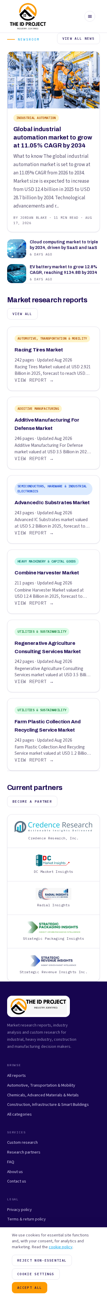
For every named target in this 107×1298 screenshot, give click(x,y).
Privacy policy (19, 1210)
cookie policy (61, 1247)
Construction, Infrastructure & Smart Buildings (48, 1104)
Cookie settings (35, 1274)
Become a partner (32, 801)
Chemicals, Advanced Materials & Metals (43, 1095)
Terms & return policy (26, 1219)
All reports (16, 1075)
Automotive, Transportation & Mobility (41, 1085)
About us (15, 1172)
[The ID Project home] (28, 16)
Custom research (22, 1142)
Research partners (23, 1152)
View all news (78, 38)
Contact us (16, 1181)
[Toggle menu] (89, 16)
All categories (19, 1114)
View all (22, 314)
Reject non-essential (42, 1260)
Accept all (29, 1288)
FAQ (10, 1162)
